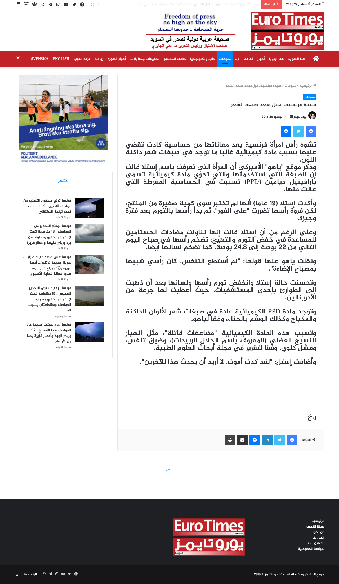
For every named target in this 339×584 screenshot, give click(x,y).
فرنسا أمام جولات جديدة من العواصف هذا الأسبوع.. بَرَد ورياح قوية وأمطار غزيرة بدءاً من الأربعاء (49, 333)
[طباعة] (230, 440)
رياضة (98, 59)
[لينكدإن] (267, 440)
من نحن (318, 532)
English (61, 59)
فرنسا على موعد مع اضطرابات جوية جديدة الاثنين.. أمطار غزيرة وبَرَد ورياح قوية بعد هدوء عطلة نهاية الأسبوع (47, 265)
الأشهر (63, 181)
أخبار (261, 59)
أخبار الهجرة (117, 59)
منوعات (225, 59)
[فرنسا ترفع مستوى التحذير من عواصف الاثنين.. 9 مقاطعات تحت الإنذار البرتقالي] (89, 208)
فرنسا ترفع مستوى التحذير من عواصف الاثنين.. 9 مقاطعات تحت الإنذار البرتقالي (47, 206)
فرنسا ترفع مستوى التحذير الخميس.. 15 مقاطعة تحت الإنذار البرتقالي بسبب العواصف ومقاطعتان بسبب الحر (49, 299)
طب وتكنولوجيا (202, 59)
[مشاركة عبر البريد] (242, 440)
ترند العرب (82, 59)
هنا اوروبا (276, 59)
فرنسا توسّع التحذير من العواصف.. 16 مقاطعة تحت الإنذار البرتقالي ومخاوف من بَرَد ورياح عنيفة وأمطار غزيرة (49, 234)
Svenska (39, 59)
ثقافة (248, 59)
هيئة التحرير (315, 527)
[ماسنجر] (286, 131)
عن (18, 574)
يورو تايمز (300, 117)
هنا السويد (296, 59)
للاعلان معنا (315, 543)
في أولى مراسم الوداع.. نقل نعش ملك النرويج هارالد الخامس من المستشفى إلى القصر (196, 4)
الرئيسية (306, 86)
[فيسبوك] (311, 131)
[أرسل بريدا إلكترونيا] (291, 117)
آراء (237, 59)
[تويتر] (298, 131)
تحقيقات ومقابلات (145, 59)
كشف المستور (175, 59)
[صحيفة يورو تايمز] (222, 31)
